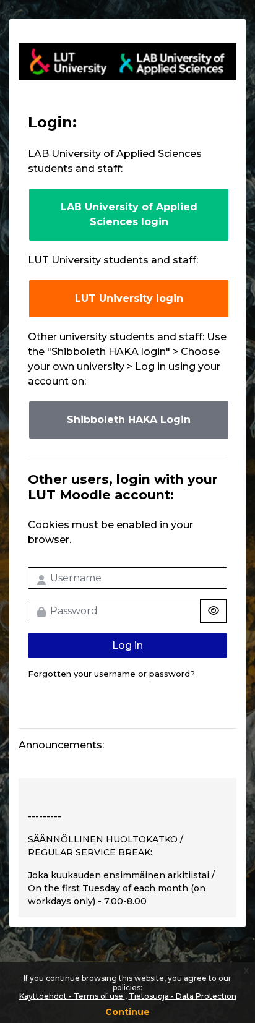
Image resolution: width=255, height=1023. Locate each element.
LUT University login (129, 298)
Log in (127, 645)
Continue (127, 1011)
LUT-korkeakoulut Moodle (127, 61)
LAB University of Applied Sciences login (129, 214)
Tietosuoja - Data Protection (182, 996)
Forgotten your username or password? (111, 673)
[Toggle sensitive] (213, 611)
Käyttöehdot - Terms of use (72, 996)
